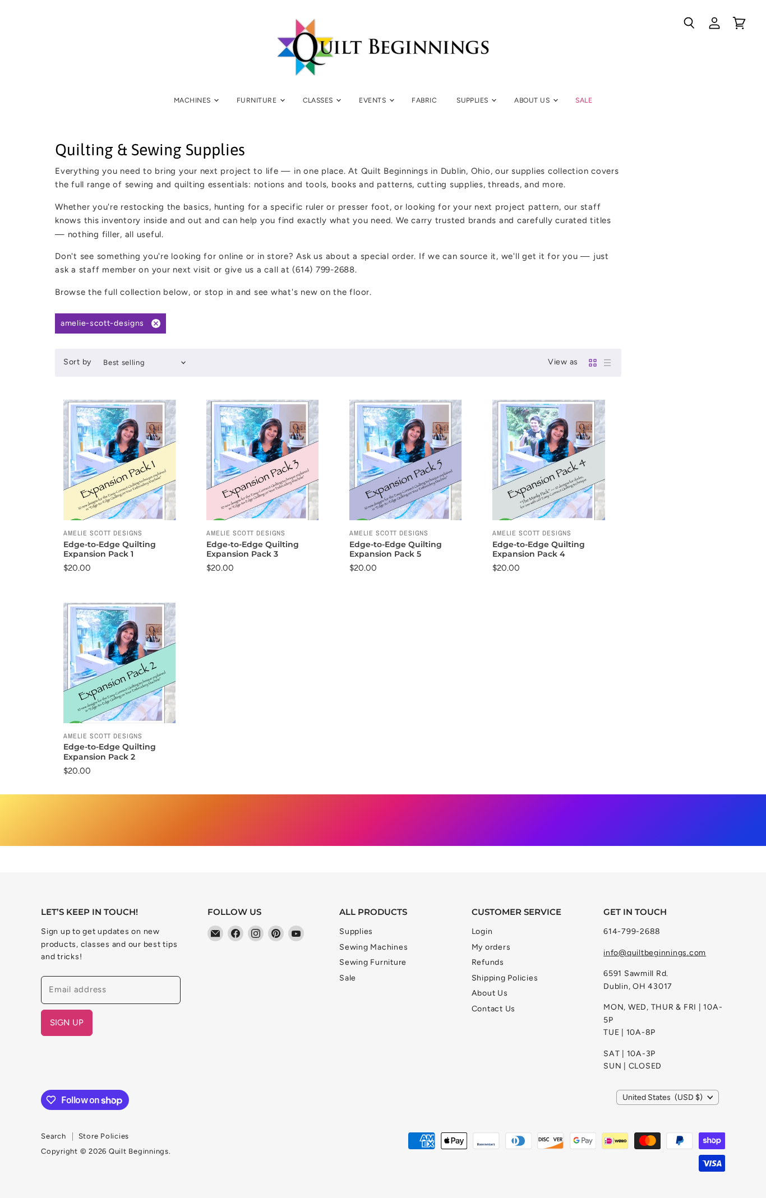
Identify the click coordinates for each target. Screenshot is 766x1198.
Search (53, 1136)
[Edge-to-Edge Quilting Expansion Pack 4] (552, 460)
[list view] (607, 362)
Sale (583, 100)
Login (482, 931)
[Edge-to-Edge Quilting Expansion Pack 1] (123, 460)
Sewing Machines (373, 947)
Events (373, 100)
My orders (491, 947)
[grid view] (592, 362)
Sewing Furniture (373, 962)
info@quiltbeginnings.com (654, 953)
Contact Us (494, 1009)
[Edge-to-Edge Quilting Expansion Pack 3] (266, 460)
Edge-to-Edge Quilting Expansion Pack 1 (109, 549)
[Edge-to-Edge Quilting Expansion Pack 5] (409, 460)
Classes (319, 100)
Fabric (424, 100)
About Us (532, 100)
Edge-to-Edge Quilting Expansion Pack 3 (252, 549)
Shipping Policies (505, 978)
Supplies (473, 100)
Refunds (488, 962)
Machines (193, 100)
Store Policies (104, 1136)
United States (662, 1097)
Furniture (258, 100)
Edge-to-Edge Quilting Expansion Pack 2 (109, 751)
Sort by (77, 362)
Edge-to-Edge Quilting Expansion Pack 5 (395, 549)
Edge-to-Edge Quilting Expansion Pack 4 (538, 549)
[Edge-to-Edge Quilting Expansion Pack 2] (123, 663)
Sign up (67, 1022)
